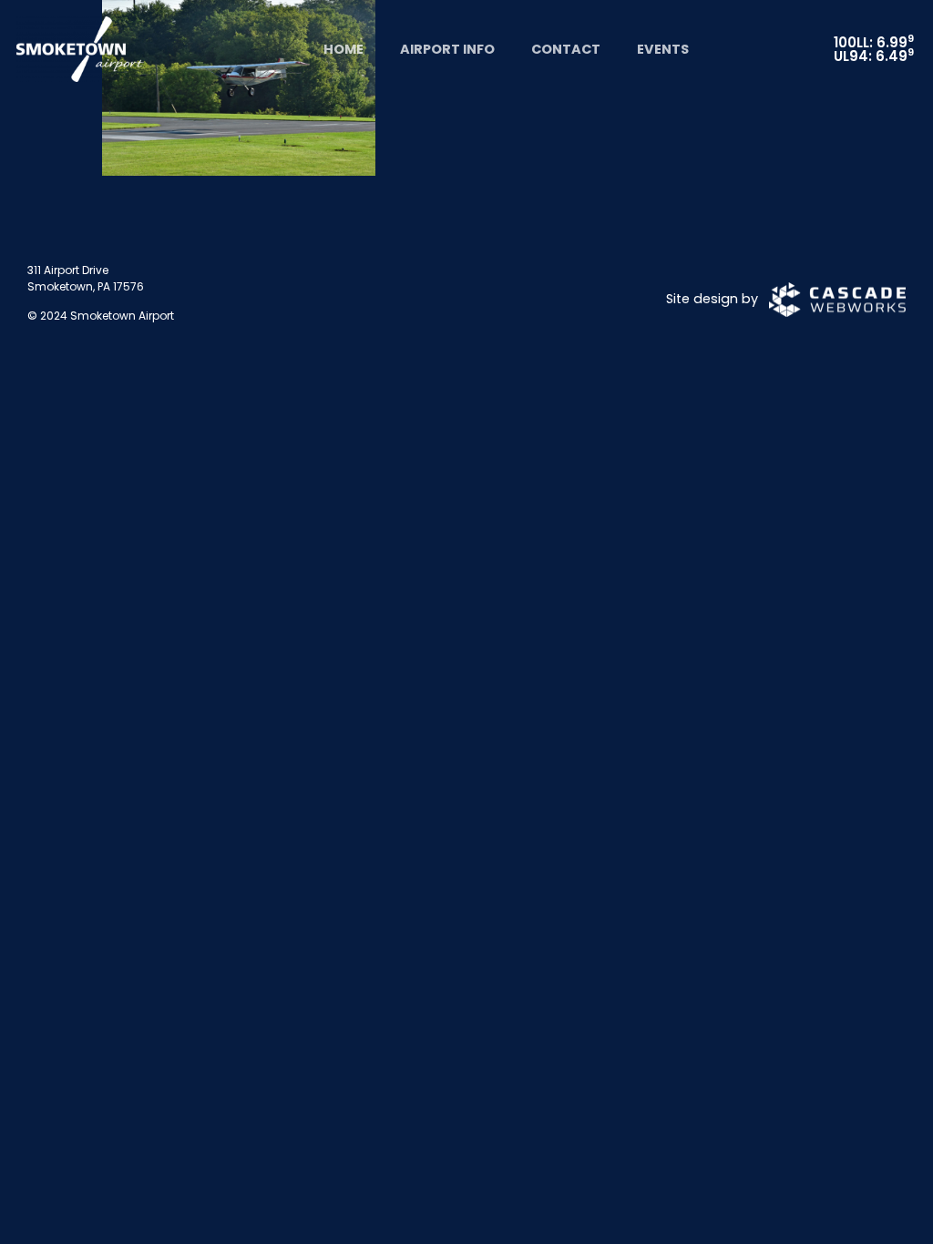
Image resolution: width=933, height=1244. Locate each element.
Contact (565, 49)
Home (343, 49)
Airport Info (447, 49)
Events (663, 49)
